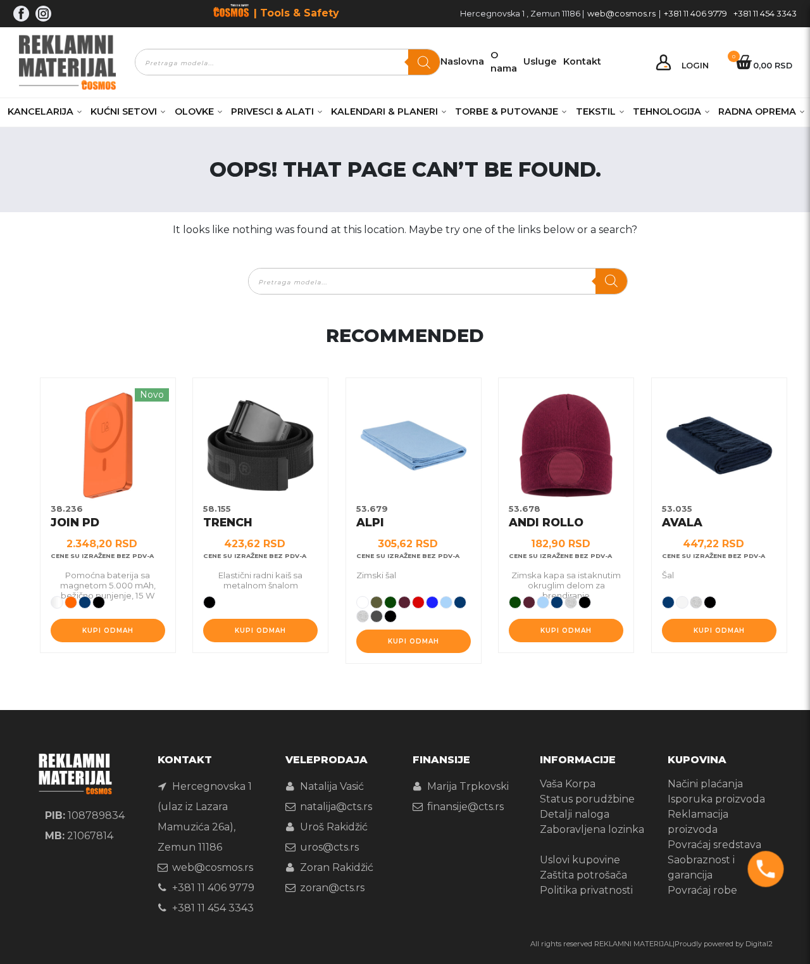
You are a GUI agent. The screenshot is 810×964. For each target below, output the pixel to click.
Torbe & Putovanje (506, 111)
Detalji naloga (574, 814)
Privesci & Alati (272, 111)
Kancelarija (40, 111)
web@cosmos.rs (621, 13)
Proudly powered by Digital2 (724, 943)
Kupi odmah (108, 630)
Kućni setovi (123, 111)
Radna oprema (757, 111)
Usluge (540, 61)
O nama (503, 62)
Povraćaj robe (702, 890)
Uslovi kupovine (580, 860)
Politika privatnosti (586, 890)
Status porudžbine (587, 799)
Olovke (194, 111)
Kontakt (582, 61)
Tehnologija (667, 111)
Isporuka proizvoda (716, 799)
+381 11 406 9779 (695, 13)
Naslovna (462, 61)
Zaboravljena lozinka (592, 829)
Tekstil (596, 111)
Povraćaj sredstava (714, 845)
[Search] (424, 62)
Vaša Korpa (567, 784)
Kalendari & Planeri (384, 111)
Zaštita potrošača (583, 875)
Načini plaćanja (705, 784)
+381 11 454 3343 (765, 13)
